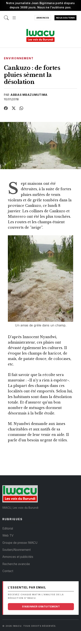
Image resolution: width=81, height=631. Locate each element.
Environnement (19, 58)
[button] (14, 15)
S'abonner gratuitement (41, 606)
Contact (7, 571)
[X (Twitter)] (14, 108)
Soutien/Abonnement (16, 550)
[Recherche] (6, 15)
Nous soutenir (65, 18)
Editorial (7, 528)
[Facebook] (6, 108)
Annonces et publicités (17, 557)
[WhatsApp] (21, 108)
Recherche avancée (16, 564)
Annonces (42, 18)
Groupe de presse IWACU (19, 543)
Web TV (7, 535)
